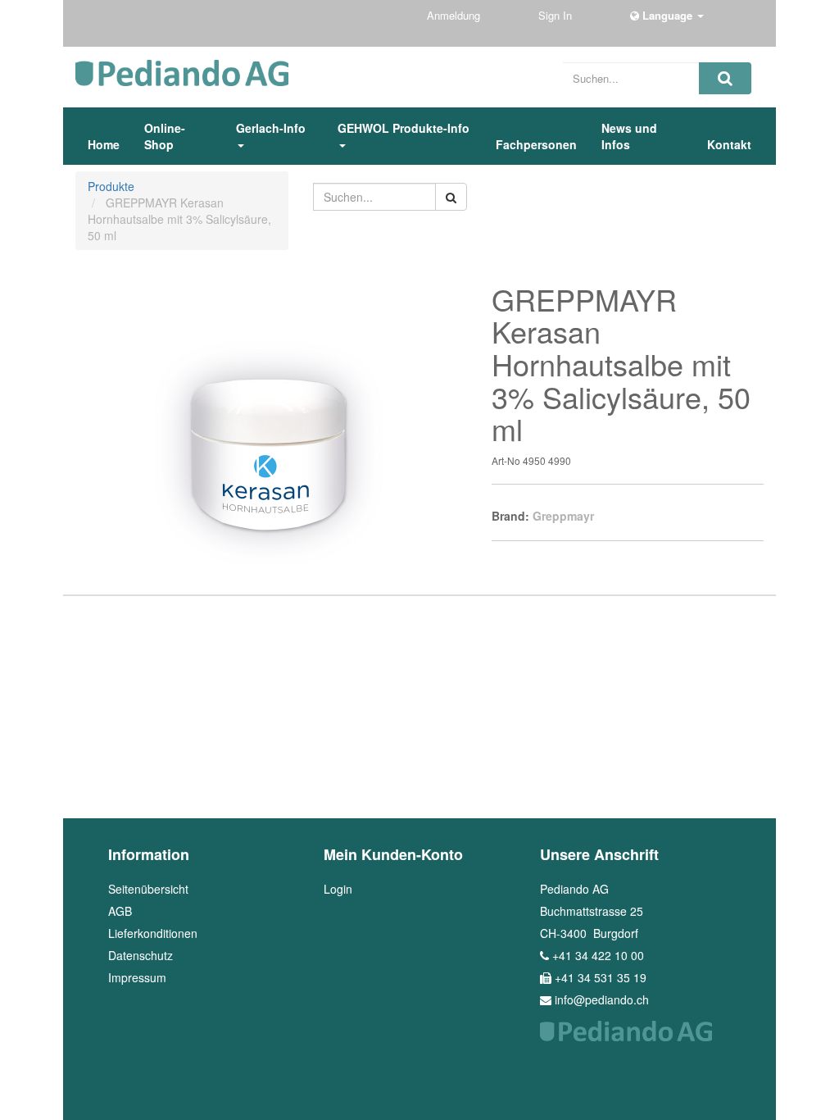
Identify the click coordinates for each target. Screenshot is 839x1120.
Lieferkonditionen (152, 933)
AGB (120, 911)
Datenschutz (140, 955)
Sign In (556, 15)
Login (338, 889)
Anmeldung (455, 15)
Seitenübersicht (148, 889)
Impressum (137, 977)
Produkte (111, 186)
